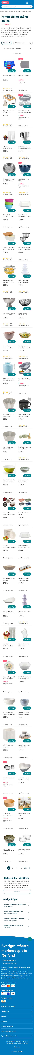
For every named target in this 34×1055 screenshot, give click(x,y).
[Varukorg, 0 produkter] (27, 3)
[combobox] (17, 6)
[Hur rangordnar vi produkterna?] (4, 48)
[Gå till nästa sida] (29, 868)
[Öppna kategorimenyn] (31, 3)
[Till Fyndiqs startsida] (5, 3)
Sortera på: (10, 48)
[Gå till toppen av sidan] (30, 939)
